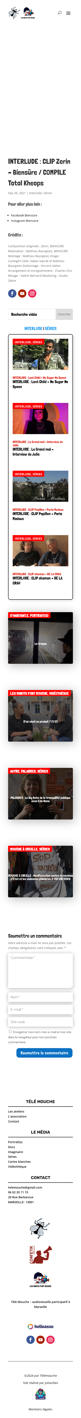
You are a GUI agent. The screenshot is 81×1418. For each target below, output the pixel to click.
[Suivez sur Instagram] (32, 293)
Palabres (28, 771)
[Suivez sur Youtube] (22, 293)
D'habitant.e (19, 615)
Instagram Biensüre (24, 221)
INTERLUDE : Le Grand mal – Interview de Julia (38, 443)
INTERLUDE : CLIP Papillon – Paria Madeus (38, 510)
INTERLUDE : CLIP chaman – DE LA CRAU (37, 574)
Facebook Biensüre (24, 215)
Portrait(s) (39, 615)
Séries (48, 193)
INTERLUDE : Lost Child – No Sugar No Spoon (39, 378)
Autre (15, 771)
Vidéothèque (59, 693)
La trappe (40, 644)
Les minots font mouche (29, 693)
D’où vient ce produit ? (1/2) (40, 721)
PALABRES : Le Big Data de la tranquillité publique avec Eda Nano (40, 799)
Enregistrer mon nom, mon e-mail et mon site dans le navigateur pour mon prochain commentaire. (39, 1037)
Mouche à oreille (24, 849)
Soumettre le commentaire (44, 1052)
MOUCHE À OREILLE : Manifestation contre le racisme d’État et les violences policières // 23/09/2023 (40, 877)
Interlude (35, 193)
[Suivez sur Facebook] (12, 293)
